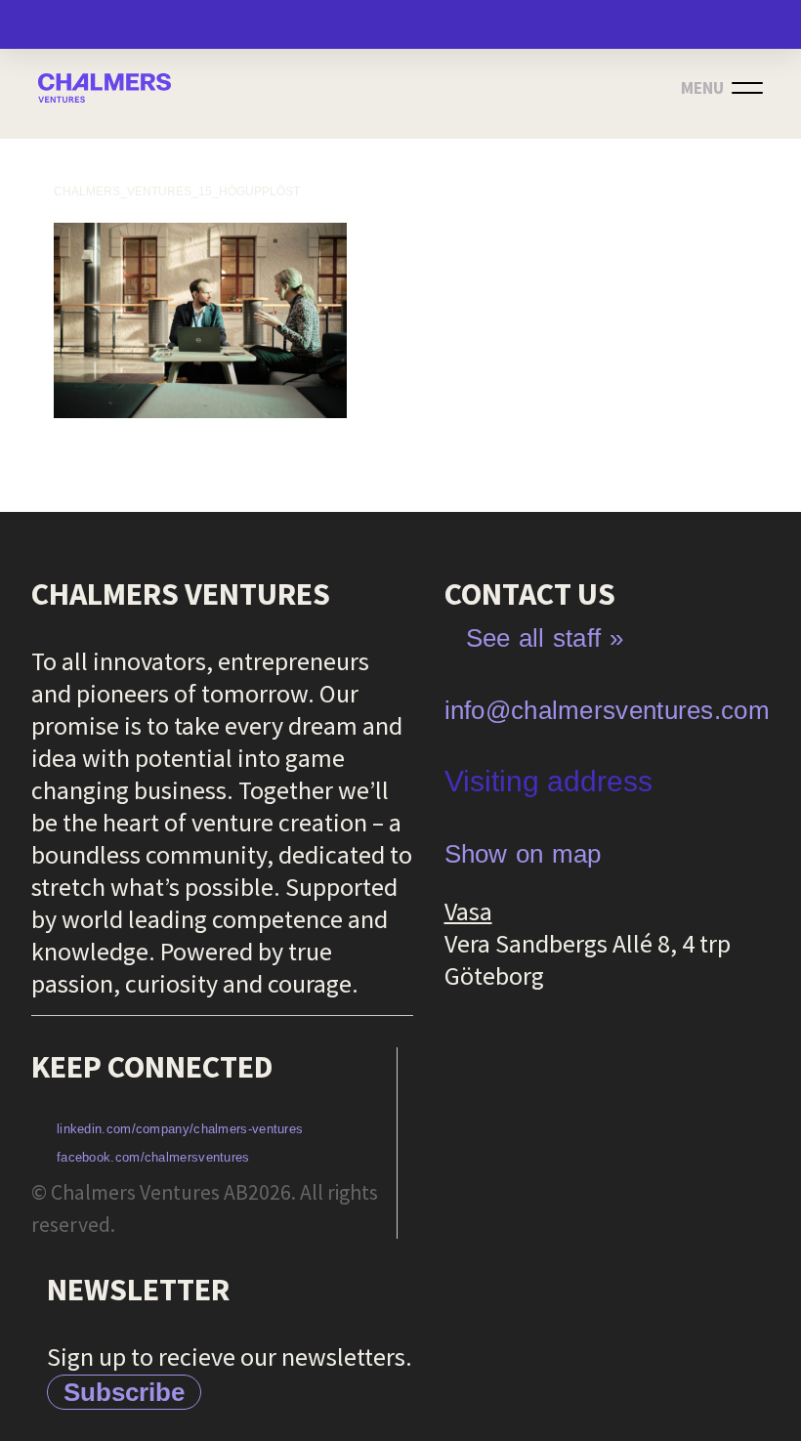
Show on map (523, 854)
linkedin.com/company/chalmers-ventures (180, 1129)
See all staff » (545, 638)
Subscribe (124, 1392)
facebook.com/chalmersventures (153, 1157)
